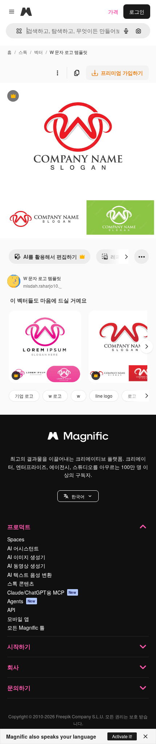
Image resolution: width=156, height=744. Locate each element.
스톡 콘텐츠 (20, 583)
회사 (13, 667)
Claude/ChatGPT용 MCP (42, 592)
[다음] (126, 256)
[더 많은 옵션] (57, 72)
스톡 (23, 52)
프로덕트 (18, 527)
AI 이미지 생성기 (26, 557)
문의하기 (18, 688)
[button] (78, 496)
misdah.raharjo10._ (42, 286)
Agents (21, 601)
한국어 (78, 496)
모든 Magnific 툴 (26, 627)
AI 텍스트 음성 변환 (29, 574)
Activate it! (122, 736)
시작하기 (18, 646)
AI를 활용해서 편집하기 (45, 258)
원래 (41, 97)
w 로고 (55, 396)
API (11, 609)
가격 (113, 11)
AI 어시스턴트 (23, 548)
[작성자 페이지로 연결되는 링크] (13, 282)
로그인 (136, 11)
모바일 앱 (18, 618)
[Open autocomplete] (16, 31)
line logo (103, 396)
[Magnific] (78, 437)
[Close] (145, 736)
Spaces (15, 539)
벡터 (38, 52)
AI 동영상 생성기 (26, 565)
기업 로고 (24, 396)
